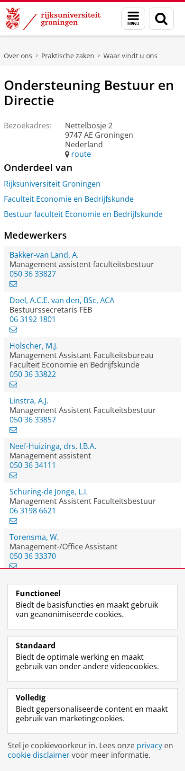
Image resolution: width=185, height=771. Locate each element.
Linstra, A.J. (28, 400)
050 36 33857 (32, 419)
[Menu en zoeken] (133, 19)
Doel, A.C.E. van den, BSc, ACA (61, 300)
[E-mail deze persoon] (13, 283)
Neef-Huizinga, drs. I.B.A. (52, 446)
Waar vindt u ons (130, 55)
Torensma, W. (34, 537)
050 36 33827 (32, 273)
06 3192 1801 (32, 319)
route (81, 154)
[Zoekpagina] (161, 19)
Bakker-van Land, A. (44, 255)
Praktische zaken (67, 55)
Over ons (18, 55)
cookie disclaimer (39, 755)
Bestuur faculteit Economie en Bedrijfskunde (83, 214)
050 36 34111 (32, 465)
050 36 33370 (32, 556)
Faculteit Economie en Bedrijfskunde (69, 199)
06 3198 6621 (32, 510)
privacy (149, 745)
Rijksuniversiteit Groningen (52, 183)
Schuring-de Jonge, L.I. (48, 491)
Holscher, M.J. (33, 345)
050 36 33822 (32, 374)
